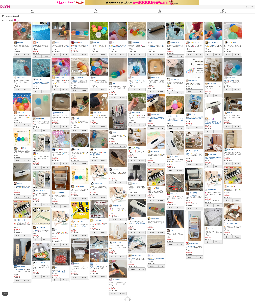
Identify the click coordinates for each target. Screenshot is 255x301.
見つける (96, 11)
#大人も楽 (180, 120)
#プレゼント (174, 120)
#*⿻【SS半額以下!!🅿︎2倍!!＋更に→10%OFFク (213, 158)
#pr (34, 45)
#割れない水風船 (40, 83)
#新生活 (196, 290)
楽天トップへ (250, 7)
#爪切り (154, 46)
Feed (32, 11)
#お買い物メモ (191, 118)
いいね (27, 54)
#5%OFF (35, 230)
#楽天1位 (188, 154)
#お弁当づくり (210, 123)
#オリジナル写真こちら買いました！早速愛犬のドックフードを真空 (156, 119)
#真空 (63, 272)
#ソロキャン (198, 118)
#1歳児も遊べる (75, 81)
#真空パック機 (25, 187)
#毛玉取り (131, 258)
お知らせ (159, 11)
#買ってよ (142, 223)
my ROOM (223, 11)
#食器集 (217, 123)
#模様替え (169, 269)
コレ (18, 54)
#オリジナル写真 (18, 186)
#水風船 (97, 154)
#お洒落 (192, 290)
